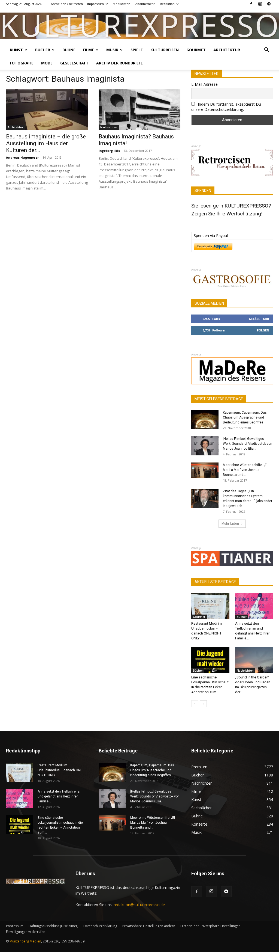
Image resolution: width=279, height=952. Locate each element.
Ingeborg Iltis (109, 151)
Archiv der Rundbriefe (119, 63)
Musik (112, 49)
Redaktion (167, 4)
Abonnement (145, 4)
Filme (88, 49)
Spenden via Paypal (211, 235)
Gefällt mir (259, 319)
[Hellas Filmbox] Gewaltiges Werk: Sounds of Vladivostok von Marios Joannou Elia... (247, 443)
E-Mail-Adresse (204, 84)
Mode (47, 63)
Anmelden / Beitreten (67, 4)
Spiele (137, 49)
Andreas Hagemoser (22, 157)
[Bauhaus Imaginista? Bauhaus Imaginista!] (139, 109)
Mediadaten (121, 4)
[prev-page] (194, 703)
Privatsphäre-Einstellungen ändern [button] (148, 926)
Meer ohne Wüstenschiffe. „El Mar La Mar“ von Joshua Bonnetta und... (245, 470)
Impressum (95, 4)
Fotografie (22, 63)
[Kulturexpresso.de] (139, 26)
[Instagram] (260, 4)
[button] (266, 50)
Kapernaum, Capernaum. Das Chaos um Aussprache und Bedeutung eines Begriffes (245, 417)
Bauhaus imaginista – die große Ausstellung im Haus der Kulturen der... (46, 143)
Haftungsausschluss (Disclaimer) (53, 926)
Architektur (226, 49)
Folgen (263, 330)
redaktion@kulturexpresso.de (139, 904)
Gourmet (196, 49)
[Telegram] (269, 4)
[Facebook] (251, 4)
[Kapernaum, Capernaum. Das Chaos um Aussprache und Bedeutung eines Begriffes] (205, 419)
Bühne (68, 49)
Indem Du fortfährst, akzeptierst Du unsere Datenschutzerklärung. (226, 107)
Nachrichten (108, 127)
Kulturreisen (164, 49)
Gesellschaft (74, 63)
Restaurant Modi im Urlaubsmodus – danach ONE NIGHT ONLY (60, 770)
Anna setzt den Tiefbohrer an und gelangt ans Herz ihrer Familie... (59, 796)
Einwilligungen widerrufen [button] (25, 931)
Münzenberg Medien (25, 941)
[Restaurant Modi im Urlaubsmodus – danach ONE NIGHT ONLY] (210, 606)
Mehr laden (230, 523)
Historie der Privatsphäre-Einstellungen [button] (210, 926)
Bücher (42, 49)
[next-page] (203, 703)
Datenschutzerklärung (100, 926)
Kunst (16, 49)
